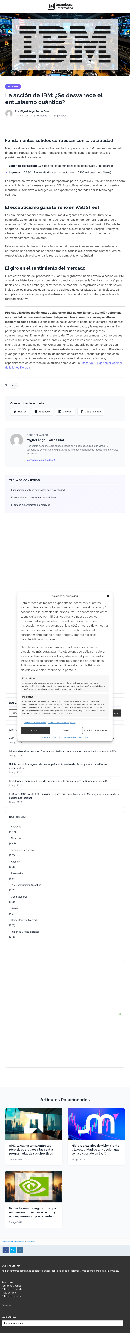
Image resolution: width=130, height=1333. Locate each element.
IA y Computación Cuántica (26, 884)
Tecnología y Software (23, 850)
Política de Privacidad (68, 737)
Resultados (17, 873)
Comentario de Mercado (24, 920)
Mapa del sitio (9, 1292)
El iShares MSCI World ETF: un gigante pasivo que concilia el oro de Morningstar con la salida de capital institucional (64, 796)
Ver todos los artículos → (41, 459)
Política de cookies (49, 737)
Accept (35, 730)
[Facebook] (6, 1250)
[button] (107, 596)
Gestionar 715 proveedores (35, 722)
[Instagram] (20, 1250)
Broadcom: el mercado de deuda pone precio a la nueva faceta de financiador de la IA (58, 781)
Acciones (13, 86)
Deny (66, 730)
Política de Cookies (11, 1285)
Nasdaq (15, 908)
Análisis (15, 861)
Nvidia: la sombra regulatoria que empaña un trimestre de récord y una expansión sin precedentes (58, 766)
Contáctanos (8, 1305)
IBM (14, 385)
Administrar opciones (96, 730)
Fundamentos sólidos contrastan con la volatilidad (38, 490)
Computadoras (19, 896)
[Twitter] (13, 1250)
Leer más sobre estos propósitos (61, 722)
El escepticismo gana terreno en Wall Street (34, 497)
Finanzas (16, 838)
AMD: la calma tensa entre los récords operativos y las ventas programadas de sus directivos (31, 1149)
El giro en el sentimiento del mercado (30, 505)
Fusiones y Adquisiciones (25, 931)
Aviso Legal (83, 737)
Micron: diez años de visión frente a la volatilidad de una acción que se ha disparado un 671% (62, 751)
